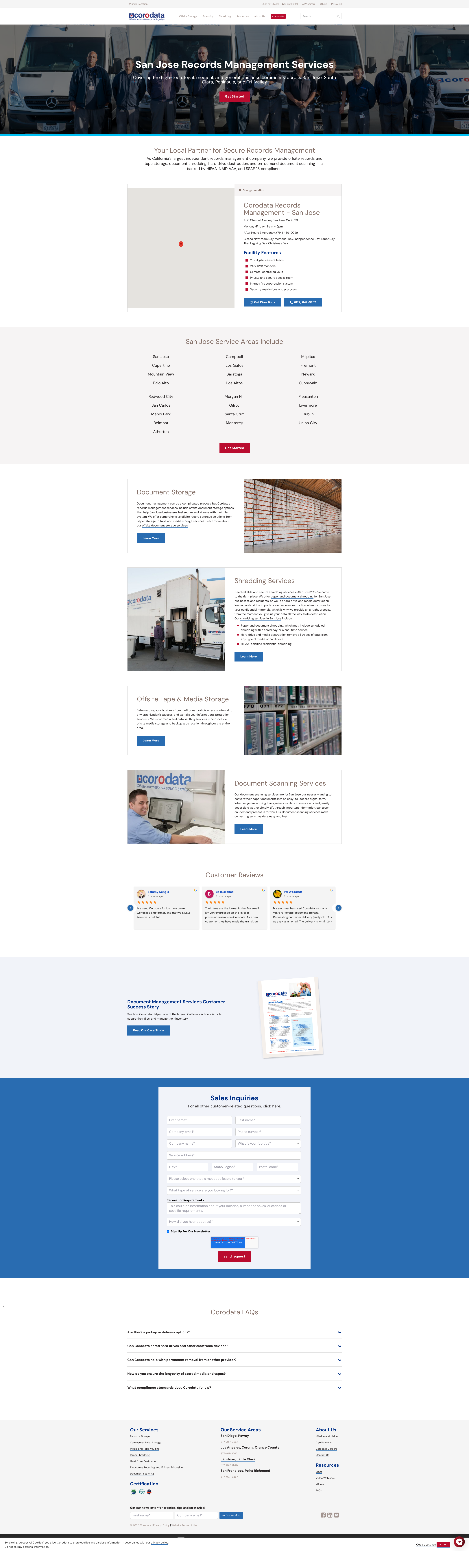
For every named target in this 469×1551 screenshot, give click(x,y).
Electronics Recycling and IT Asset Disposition (157, 1467)
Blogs (319, 1471)
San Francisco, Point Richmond (245, 1470)
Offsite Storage (188, 16)
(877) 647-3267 (305, 302)
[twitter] (336, 1515)
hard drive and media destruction (306, 601)
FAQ (324, 3)
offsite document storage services (165, 525)
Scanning (208, 16)
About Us (259, 16)
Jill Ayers (153, 892)
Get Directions (264, 302)
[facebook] (323, 1515)
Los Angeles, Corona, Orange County (250, 1447)
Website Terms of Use (184, 1525)
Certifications (324, 1442)
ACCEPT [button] (443, 1544)
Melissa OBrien (294, 892)
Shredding (225, 16)
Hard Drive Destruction (143, 1461)
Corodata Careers (326, 1448)
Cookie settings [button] (426, 1544)
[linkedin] (329, 1515)
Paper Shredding (140, 1455)
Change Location (253, 190)
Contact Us (278, 16)
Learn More (248, 656)
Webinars (310, 3)
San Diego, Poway (235, 1436)
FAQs (319, 1490)
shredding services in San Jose (260, 618)
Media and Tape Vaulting (144, 1448)
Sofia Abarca (225, 892)
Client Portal (291, 3)
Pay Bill (337, 3)
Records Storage (140, 1436)
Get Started (234, 96)
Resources (243, 16)
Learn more (151, 538)
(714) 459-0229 (287, 233)
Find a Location (138, 3)
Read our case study (148, 1030)
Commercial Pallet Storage (145, 1442)
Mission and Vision (327, 1436)
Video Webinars (325, 1478)
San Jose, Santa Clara (238, 1459)
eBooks (320, 1484)
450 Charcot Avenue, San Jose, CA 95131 (271, 220)
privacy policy (159, 1542)
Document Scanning (142, 1473)
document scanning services (301, 812)
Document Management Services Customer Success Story (176, 1004)
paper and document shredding (292, 596)
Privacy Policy (161, 1525)
